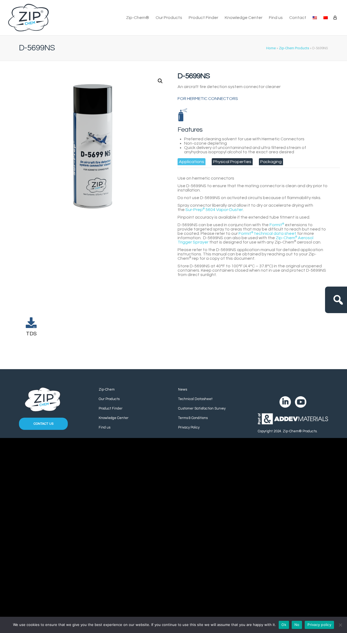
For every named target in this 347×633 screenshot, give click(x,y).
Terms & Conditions (193, 418)
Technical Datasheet (195, 399)
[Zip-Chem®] (28, 18)
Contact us (43, 424)
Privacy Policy (189, 427)
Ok (283, 624)
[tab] (191, 161)
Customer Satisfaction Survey (202, 408)
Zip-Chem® (137, 17)
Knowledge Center (243, 17)
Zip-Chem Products (294, 48)
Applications (191, 162)
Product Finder (203, 17)
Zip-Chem (107, 389)
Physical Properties (232, 162)
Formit (276, 225)
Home (271, 48)
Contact (297, 17)
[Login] (335, 17)
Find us (276, 17)
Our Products (169, 17)
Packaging (271, 162)
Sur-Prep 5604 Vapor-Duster (214, 209)
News (182, 389)
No (297, 624)
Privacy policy (319, 624)
